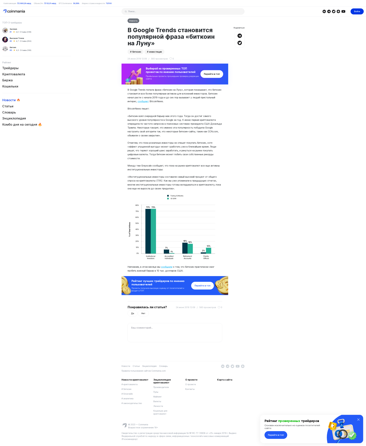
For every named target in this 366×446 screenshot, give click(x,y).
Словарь (9, 112)
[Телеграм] (329, 11)
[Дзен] (338, 11)
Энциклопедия (14, 118)
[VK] (324, 11)
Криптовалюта (13, 74)
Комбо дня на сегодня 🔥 (22, 124)
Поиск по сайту (126, 11)
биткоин (136, 51)
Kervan (13, 47)
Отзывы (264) (25, 41)
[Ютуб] (343, 11)
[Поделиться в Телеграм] (239, 35)
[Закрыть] (358, 419)
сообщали (166, 266)
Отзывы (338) (25, 32)
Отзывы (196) (25, 50)
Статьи (7, 106)
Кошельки (10, 86)
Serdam (13, 29)
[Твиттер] (333, 11)
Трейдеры (10, 68)
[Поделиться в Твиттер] (239, 42)
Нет (143, 313)
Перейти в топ (212, 74)
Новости (9, 100)
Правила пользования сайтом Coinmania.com (144, 371)
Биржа (7, 80)
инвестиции (155, 51)
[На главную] (14, 11)
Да (132, 313)
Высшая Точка (17, 38)
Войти (357, 11)
